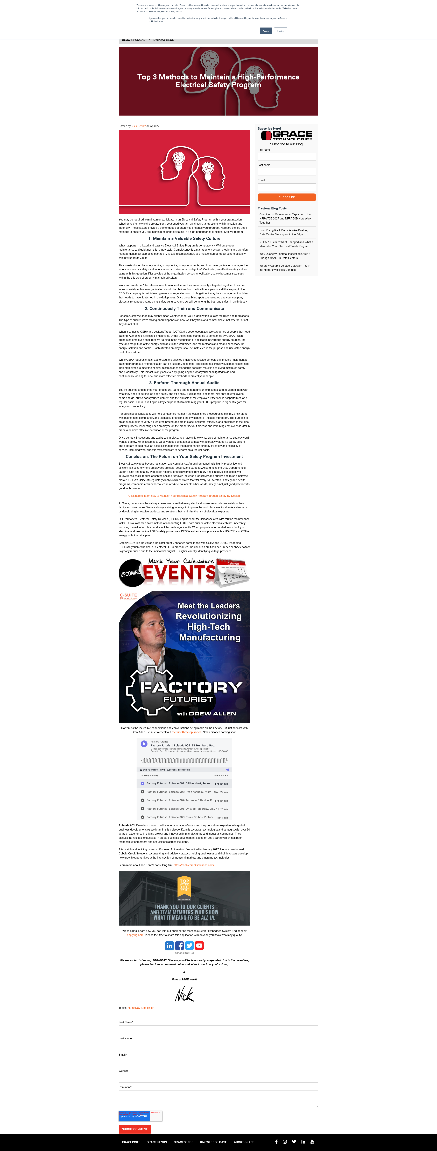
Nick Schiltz (138, 126)
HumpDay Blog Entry (140, 1007)
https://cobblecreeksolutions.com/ (194, 865)
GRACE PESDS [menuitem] (157, 1142)
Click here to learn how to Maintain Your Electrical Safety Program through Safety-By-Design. (184, 495)
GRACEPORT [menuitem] (131, 1142)
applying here (135, 935)
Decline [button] (280, 30)
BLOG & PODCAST (134, 39)
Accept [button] (266, 30)
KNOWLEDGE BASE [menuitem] (213, 1142)
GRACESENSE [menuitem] (183, 1142)
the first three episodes (186, 732)
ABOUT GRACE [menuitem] (244, 1142)
